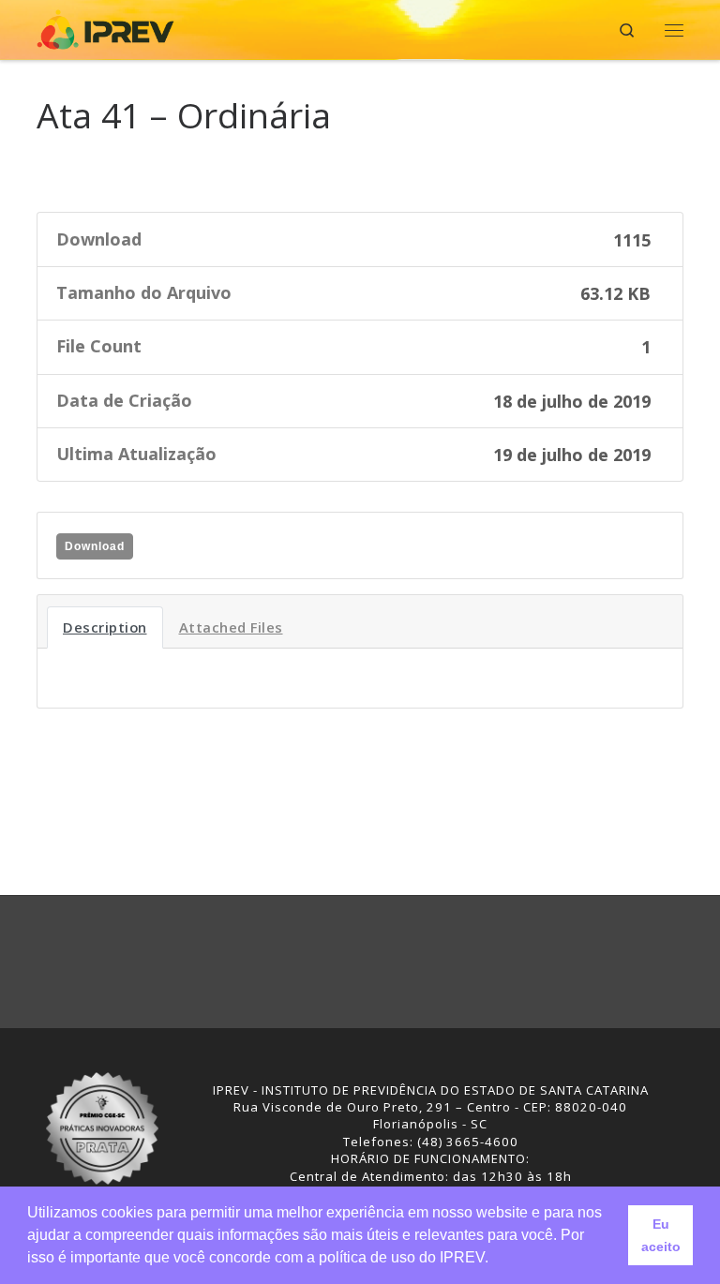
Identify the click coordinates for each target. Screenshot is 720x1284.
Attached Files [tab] (231, 627)
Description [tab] (105, 627)
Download (95, 546)
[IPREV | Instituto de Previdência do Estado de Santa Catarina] (105, 27)
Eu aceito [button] (661, 1235)
